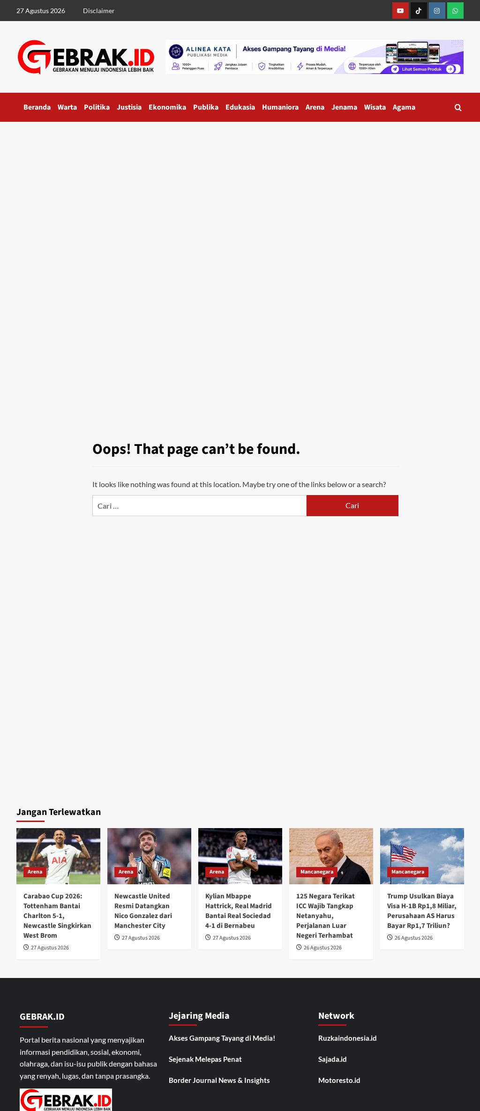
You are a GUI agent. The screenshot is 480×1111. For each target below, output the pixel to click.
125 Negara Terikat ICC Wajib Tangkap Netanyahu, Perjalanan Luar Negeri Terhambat (325, 916)
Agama (404, 107)
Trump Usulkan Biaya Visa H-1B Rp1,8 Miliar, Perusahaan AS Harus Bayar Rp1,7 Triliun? (422, 911)
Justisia (129, 107)
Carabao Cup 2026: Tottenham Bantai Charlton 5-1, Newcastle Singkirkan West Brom (57, 916)
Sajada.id (332, 1059)
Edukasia (240, 107)
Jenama (344, 107)
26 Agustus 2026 (323, 948)
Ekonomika (167, 107)
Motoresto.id (339, 1080)
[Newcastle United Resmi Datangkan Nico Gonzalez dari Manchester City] (149, 856)
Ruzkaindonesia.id (347, 1038)
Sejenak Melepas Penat (205, 1059)
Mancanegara (316, 872)
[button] (458, 107)
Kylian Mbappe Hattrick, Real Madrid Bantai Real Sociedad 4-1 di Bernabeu (238, 911)
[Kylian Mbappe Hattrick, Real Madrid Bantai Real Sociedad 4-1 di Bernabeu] (240, 856)
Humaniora (280, 107)
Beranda (37, 107)
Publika (205, 107)
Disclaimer (99, 11)
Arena (315, 107)
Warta (67, 107)
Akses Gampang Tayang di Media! (222, 1038)
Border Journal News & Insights (219, 1080)
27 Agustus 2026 (50, 948)
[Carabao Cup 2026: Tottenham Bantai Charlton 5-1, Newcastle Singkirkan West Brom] (58, 856)
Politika (97, 107)
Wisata (375, 107)
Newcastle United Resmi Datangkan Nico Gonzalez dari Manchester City (143, 911)
